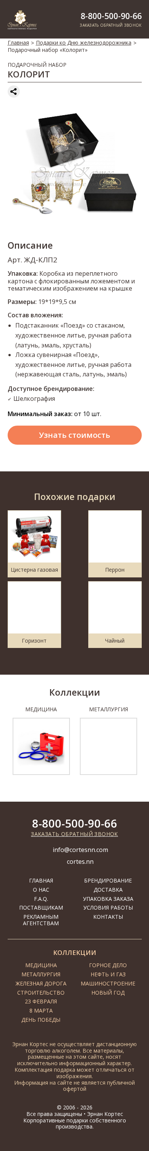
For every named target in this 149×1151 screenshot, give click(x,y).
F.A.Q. (41, 898)
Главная (18, 42)
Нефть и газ (108, 974)
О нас (41, 889)
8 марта (41, 1010)
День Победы (40, 1019)
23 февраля (41, 1001)
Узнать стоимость (74, 435)
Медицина (41, 965)
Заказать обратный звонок (74, 834)
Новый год (108, 992)
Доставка (108, 889)
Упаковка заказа (108, 898)
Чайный (115, 640)
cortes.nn (80, 861)
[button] (5, 745)
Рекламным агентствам (41, 920)
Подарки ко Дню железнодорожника (83, 42)
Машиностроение (108, 983)
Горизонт (34, 640)
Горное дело (108, 965)
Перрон (115, 569)
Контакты (108, 916)
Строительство (41, 992)
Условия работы (108, 907)
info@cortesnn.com (80, 850)
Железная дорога (41, 983)
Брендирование (108, 880)
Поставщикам (41, 907)
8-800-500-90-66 (111, 16)
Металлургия (40, 974)
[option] (41, 740)
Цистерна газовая (34, 569)
